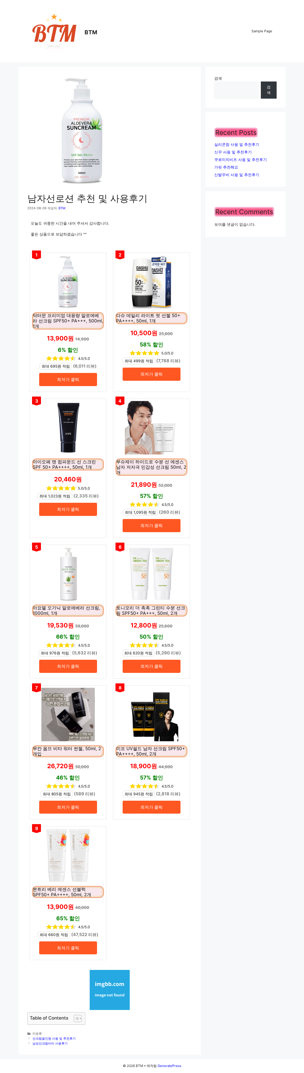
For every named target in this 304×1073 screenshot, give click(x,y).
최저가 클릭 (68, 379)
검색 (218, 78)
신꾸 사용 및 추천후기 (233, 152)
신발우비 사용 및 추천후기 (236, 175)
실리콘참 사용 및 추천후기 (236, 144)
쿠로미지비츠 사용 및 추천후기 (240, 159)
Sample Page (261, 31)
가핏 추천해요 (226, 167)
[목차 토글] (76, 1018)
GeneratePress (169, 1066)
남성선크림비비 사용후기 (50, 1043)
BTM (91, 32)
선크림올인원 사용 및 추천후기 (54, 1038)
